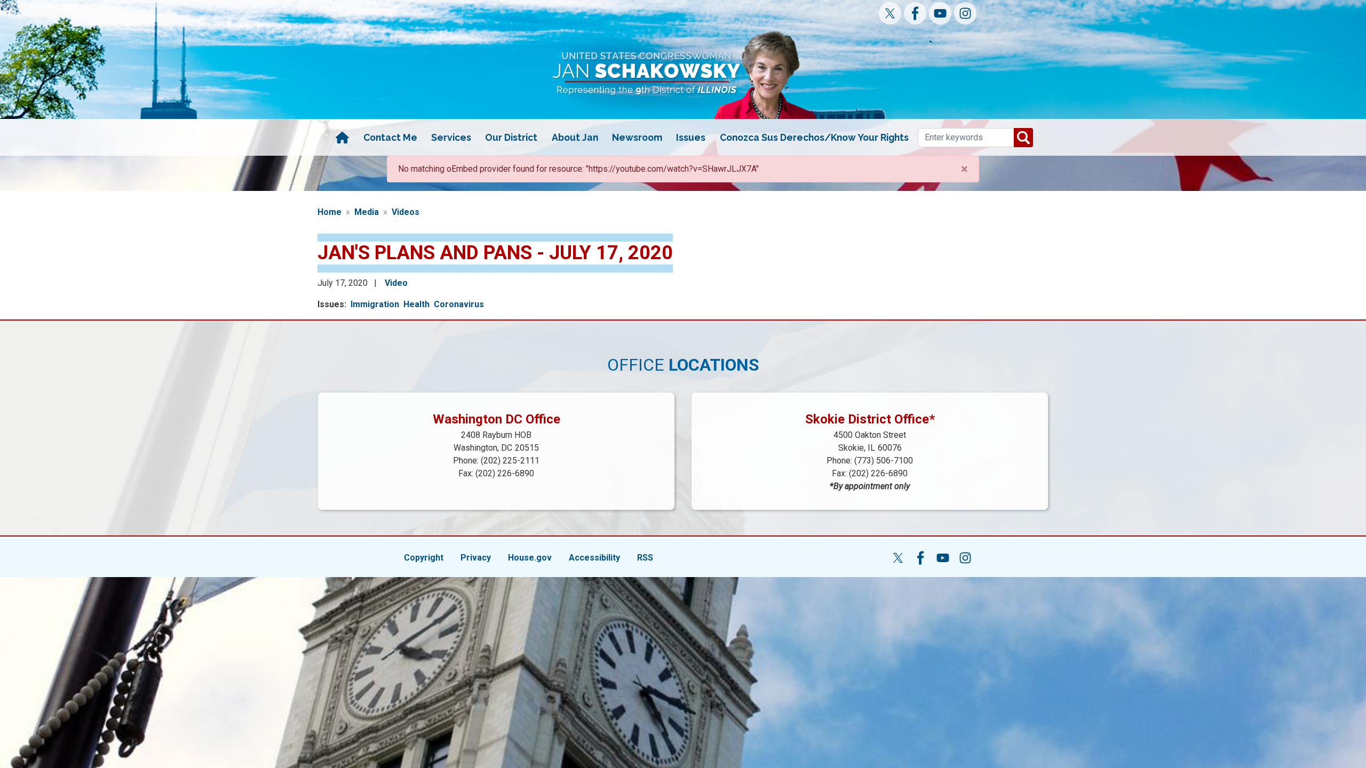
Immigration (375, 304)
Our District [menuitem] (511, 137)
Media (366, 212)
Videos (405, 212)
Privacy (475, 558)
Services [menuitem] (451, 137)
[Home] (342, 137)
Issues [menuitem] (690, 137)
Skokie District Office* (870, 419)
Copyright (423, 558)
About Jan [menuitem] (575, 137)
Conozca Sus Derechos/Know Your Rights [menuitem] (814, 137)
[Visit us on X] (890, 13)
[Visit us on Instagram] (965, 13)
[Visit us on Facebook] (915, 13)
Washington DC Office (496, 419)
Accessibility (594, 558)
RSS (645, 558)
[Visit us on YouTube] (940, 13)
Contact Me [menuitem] (390, 137)
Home (329, 212)
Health (416, 304)
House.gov (530, 558)
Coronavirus (459, 304)
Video (396, 283)
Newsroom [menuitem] (637, 137)
